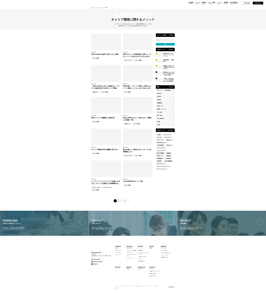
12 (124, 200)
